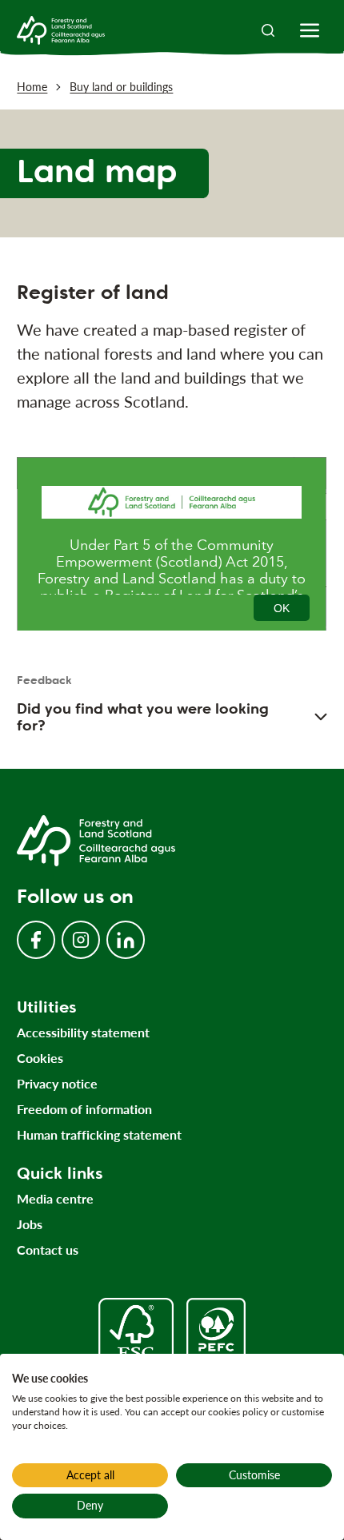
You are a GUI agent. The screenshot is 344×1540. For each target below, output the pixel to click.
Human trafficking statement (99, 1134)
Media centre (55, 1198)
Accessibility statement (83, 1032)
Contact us (47, 1249)
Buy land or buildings (121, 87)
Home (32, 87)
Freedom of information (84, 1108)
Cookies (40, 1057)
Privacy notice (57, 1083)
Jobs (29, 1224)
